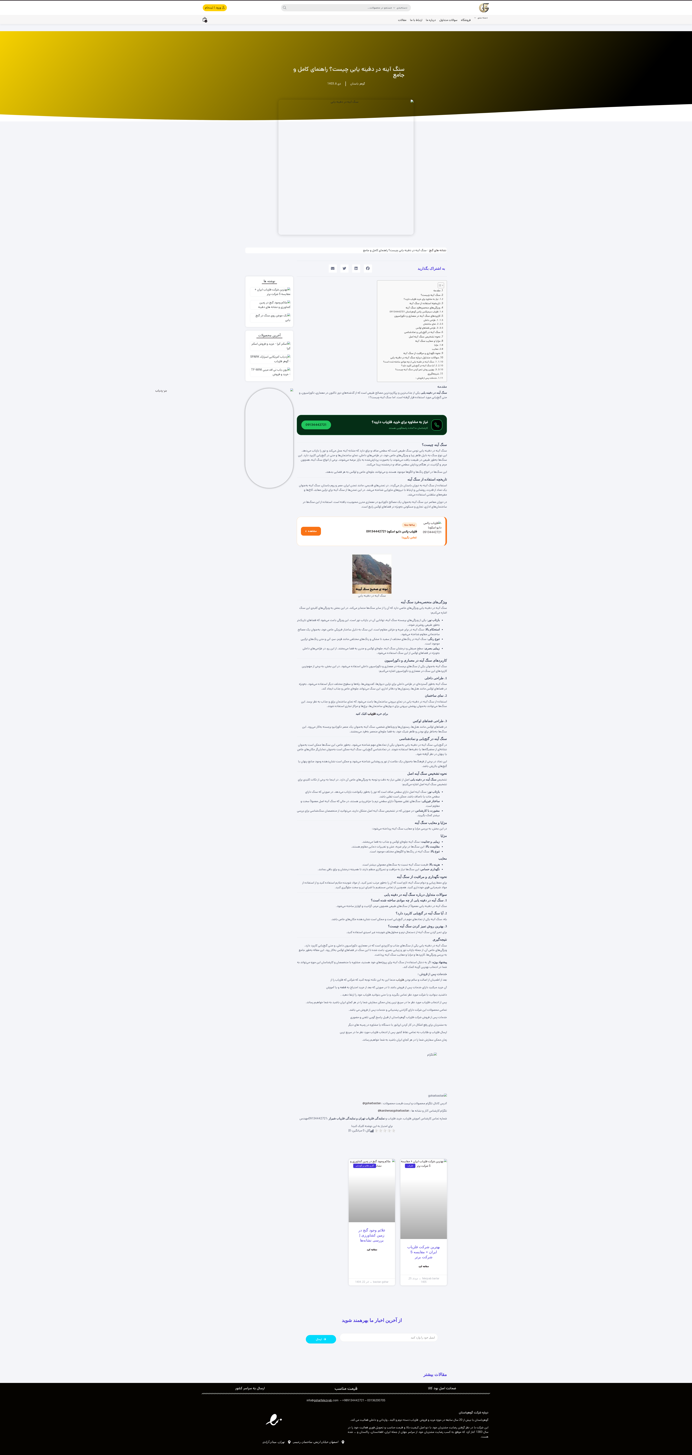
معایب (435, 349)
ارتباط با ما (416, 20)
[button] (368, 268)
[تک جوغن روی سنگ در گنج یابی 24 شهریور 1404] (269, 318)
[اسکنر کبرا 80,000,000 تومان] (269, 347)
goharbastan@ (372, 1103)
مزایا (436, 345)
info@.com (322, 1400)
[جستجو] (284, 7)
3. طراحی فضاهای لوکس (427, 328)
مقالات (402, 20)
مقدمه (437, 290)
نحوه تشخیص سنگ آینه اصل (424, 337)
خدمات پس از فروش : (426, 378)
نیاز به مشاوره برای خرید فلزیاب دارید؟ (421, 299)
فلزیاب (372, 714)
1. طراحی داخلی (430, 320)
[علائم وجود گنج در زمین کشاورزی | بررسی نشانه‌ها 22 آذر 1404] (269, 305)
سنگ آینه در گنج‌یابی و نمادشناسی (422, 332)
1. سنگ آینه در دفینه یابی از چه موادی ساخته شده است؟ (410, 362)
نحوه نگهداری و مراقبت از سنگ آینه (421, 353)
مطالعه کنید (423, 1266)
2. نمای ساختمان (430, 324)
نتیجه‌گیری (433, 374)
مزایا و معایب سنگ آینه (427, 341)
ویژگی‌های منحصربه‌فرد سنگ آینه (423, 308)
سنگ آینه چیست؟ (430, 295)
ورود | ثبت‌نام (213, 8)
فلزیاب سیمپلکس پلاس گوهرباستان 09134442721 (414, 311)
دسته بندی (482, 17)
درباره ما (431, 20)
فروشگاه (466, 20)
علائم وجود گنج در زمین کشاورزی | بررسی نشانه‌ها (371, 1235)
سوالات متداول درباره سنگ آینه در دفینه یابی (414, 357)
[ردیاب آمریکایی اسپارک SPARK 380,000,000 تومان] (269, 360)
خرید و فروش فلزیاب (423, 1420)
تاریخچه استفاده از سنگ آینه (425, 303)
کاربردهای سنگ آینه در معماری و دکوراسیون (417, 316)
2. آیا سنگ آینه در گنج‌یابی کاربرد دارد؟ (419, 365)
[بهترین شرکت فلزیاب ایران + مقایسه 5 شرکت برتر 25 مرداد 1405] (269, 292)
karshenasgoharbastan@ (393, 1111)
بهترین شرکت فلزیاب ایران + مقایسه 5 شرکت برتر (423, 1252)
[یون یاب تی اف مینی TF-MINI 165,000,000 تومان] (269, 373)
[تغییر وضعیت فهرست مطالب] (439, 285)
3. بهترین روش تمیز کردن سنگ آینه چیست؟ (416, 369)
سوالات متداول (448, 20)
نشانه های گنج (437, 250)
